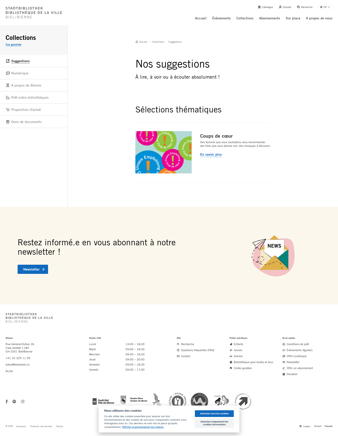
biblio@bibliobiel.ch (18, 364)
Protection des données (41, 426)
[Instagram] (23, 401)
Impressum (21, 426)
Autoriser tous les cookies (214, 413)
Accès (9, 371)
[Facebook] (7, 401)
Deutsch (318, 426)
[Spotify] (14, 401)
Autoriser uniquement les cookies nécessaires (214, 423)
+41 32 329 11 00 (18, 358)
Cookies (59, 426)
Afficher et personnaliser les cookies (143, 427)
